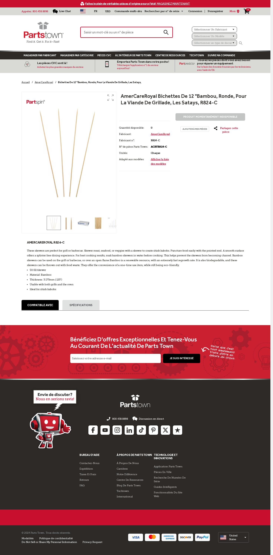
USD (107, 11)
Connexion (195, 11)
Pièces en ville (163, 472)
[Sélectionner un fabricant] (214, 29)
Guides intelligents (165, 486)
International (125, 496)
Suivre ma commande (221, 55)
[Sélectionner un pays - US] (83, 11)
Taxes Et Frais (87, 474)
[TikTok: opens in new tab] (141, 430)
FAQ (82, 485)
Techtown (123, 490)
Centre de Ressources (170, 55)
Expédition (86, 468)
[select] (233, 537)
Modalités (28, 538)
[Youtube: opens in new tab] (105, 430)
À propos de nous (128, 463)
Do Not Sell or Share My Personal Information (49, 542)
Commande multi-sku (128, 11)
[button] (110, 97)
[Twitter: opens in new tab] (165, 430)
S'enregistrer (215, 11)
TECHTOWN (196, 55)
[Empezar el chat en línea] (53, 418)
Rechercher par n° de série (161, 11)
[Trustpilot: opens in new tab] (177, 430)
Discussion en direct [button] (151, 418)
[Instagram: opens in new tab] (117, 430)
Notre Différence (127, 474)
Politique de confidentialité (56, 538)
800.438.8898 (40, 11)
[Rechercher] (240, 43)
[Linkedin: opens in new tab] (129, 430)
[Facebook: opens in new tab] (93, 430)
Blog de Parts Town (129, 485)
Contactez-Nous (89, 463)
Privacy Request (92, 542)
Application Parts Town (168, 466)
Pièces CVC (104, 55)
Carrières (122, 468)
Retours (84, 479)
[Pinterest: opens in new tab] (153, 430)
